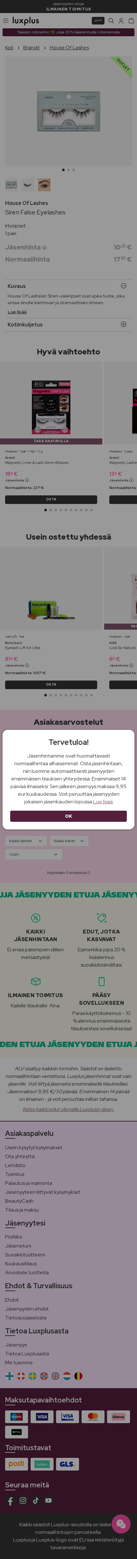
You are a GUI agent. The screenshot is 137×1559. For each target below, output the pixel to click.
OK (68, 816)
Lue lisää (103, 801)
